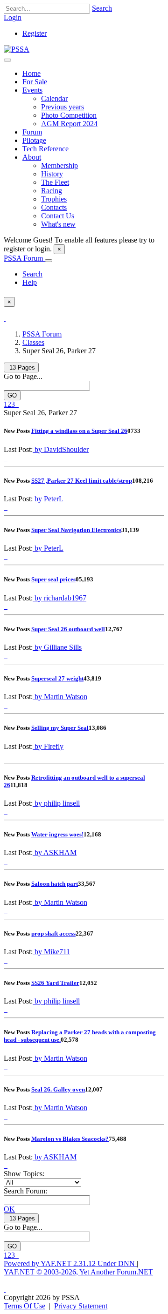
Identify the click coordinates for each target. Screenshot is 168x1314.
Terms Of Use (24, 1306)
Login (12, 17)
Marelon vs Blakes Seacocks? (70, 1138)
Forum (32, 132)
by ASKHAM (55, 852)
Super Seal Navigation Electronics (76, 529)
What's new (58, 224)
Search (102, 8)
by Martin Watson (60, 697)
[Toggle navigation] (7, 60)
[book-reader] (5, 458)
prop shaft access (53, 933)
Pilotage (34, 140)
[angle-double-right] (18, 404)
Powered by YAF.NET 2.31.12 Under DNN (70, 1263)
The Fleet (55, 182)
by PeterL (48, 499)
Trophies (54, 199)
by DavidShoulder (61, 449)
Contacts (54, 207)
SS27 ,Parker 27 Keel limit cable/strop (81, 480)
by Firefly (48, 746)
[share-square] (6, 458)
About (31, 157)
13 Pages (21, 367)
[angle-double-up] (5, 1289)
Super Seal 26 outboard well (68, 629)
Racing (51, 191)
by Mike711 (51, 952)
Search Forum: (25, 1191)
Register (34, 33)
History (52, 174)
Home (31, 73)
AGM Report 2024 (69, 124)
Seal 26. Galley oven (58, 1089)
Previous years (62, 107)
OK (9, 1209)
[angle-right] (16, 404)
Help (29, 282)
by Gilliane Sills (57, 647)
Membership (59, 165)
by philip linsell (56, 803)
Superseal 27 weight (57, 678)
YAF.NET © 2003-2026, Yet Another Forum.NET (78, 1272)
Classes (33, 342)
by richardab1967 (59, 598)
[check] (5, 318)
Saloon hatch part (54, 883)
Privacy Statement (80, 1306)
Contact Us (57, 216)
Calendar (54, 98)
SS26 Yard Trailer (55, 982)
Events (32, 90)
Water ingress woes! (57, 834)
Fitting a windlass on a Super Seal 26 (79, 430)
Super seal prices (53, 579)
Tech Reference (45, 149)
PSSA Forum (24, 258)
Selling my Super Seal (60, 727)
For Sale (34, 82)
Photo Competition (69, 115)
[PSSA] (16, 49)
